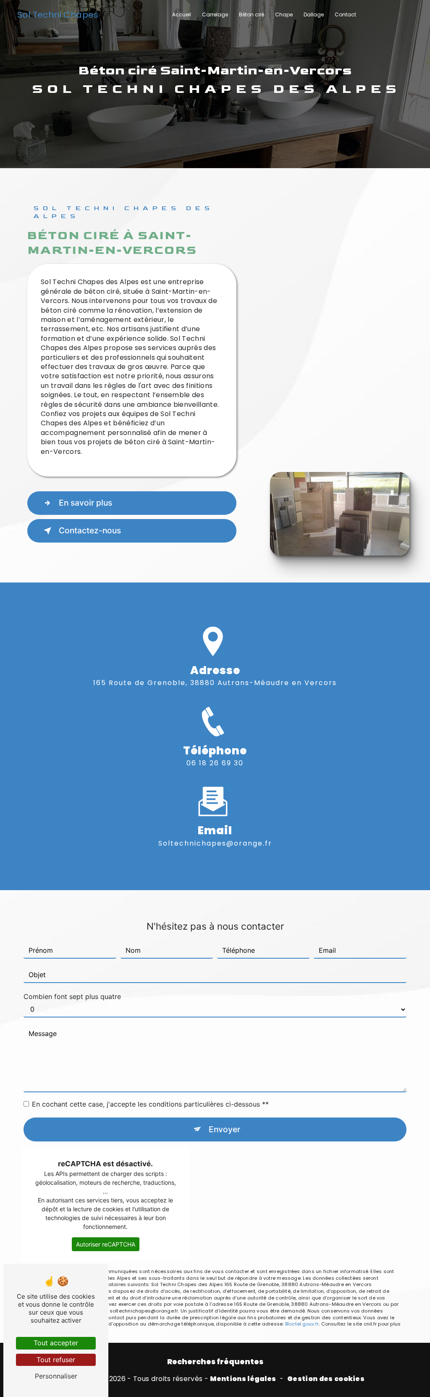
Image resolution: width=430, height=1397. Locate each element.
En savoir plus (85, 503)
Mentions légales (243, 1379)
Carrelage (215, 14)
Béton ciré (251, 14)
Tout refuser (56, 1359)
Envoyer (224, 1129)
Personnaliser (56, 1376)
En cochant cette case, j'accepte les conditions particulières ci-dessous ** (150, 1104)
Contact (345, 14)
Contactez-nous (90, 530)
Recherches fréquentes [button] (215, 1362)
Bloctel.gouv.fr (302, 1324)
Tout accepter (56, 1343)
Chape (284, 14)
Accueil (181, 14)
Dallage (314, 14)
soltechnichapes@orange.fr (215, 843)
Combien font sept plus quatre (72, 996)
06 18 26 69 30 (215, 763)
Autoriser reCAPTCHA (105, 1244)
